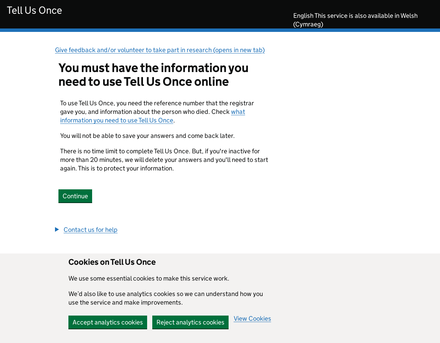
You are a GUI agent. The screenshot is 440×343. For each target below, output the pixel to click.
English (303, 16)
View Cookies (252, 318)
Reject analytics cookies (190, 322)
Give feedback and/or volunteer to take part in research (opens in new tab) (160, 50)
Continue (75, 196)
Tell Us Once (34, 10)
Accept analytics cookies (108, 322)
